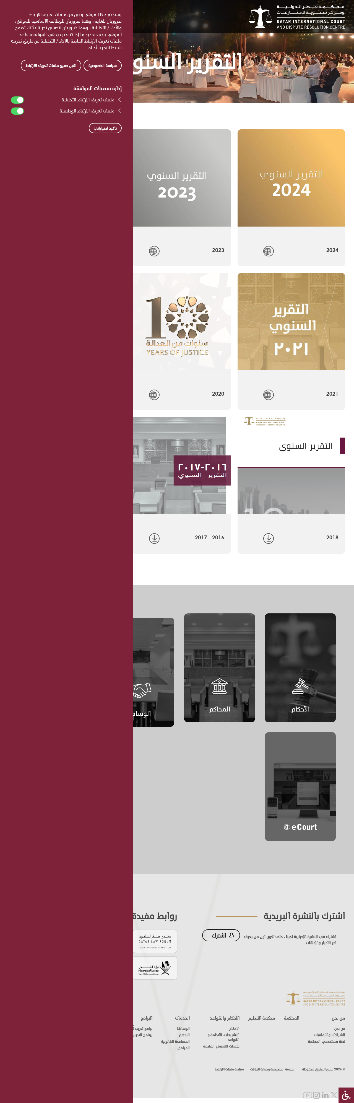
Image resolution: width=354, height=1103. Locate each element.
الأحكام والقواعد (225, 1018)
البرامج (146, 1018)
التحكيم (184, 1035)
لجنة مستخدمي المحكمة (326, 1041)
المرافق (184, 1048)
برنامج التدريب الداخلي (135, 1035)
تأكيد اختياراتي (105, 128)
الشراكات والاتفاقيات (329, 1035)
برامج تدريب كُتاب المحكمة (133, 1028)
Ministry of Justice (154, 967)
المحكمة (291, 1018)
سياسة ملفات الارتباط (229, 1069)
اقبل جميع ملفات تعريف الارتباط (51, 65)
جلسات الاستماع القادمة (221, 1046)
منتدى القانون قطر (154, 941)
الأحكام (300, 709)
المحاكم (219, 709)
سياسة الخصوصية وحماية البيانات (272, 1069)
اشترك (219, 935)
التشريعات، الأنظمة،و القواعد (224, 1037)
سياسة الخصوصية (102, 65)
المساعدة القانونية (175, 1041)
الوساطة (139, 713)
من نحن (338, 1018)
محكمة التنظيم (261, 1018)
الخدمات (182, 1018)
